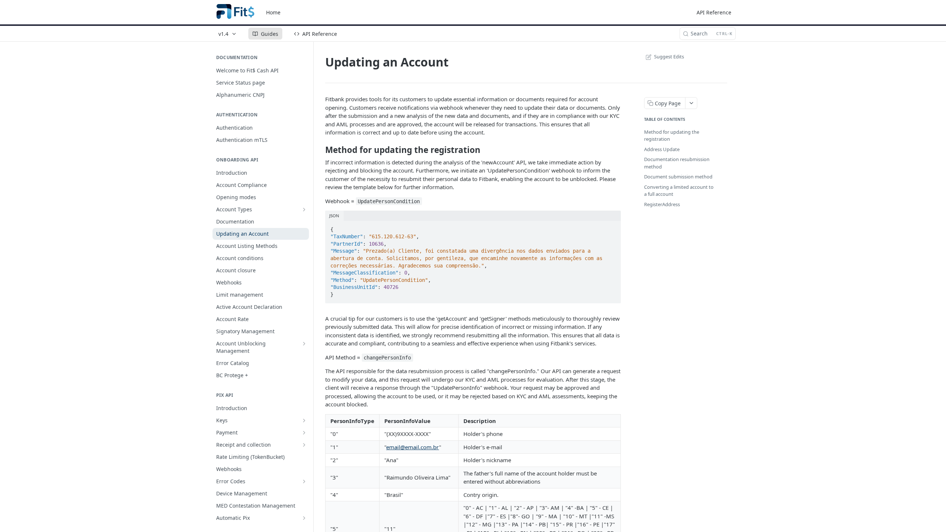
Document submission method (678, 176)
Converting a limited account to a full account (679, 191)
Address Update (662, 149)
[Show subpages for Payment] (304, 433)
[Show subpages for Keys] (304, 420)
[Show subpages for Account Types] (304, 209)
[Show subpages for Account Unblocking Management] (304, 344)
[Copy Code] (612, 227)
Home (273, 12)
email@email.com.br (412, 447)
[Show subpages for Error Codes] (304, 481)
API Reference (714, 12)
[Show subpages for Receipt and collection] (304, 445)
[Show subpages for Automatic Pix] (304, 518)
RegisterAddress (662, 204)
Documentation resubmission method (677, 163)
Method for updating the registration (671, 136)
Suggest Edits (669, 56)
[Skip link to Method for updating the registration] (320, 150)
